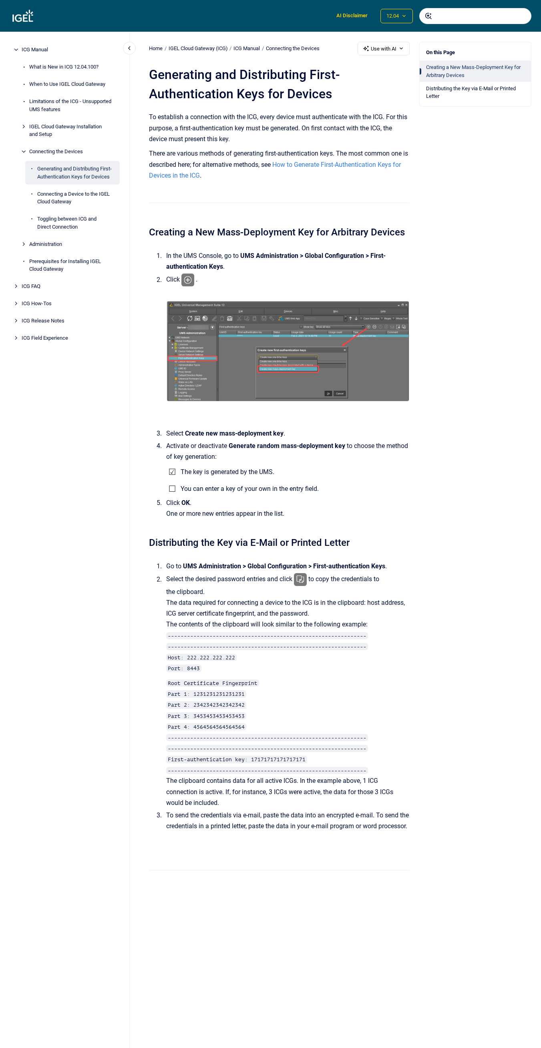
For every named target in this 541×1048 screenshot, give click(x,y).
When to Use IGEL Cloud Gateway (67, 84)
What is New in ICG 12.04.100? (64, 67)
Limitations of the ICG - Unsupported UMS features (70, 105)
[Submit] (428, 16)
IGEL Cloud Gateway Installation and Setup (65, 130)
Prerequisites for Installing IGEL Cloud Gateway (65, 265)
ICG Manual (35, 50)
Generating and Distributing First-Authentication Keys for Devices (74, 173)
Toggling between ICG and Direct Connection (67, 223)
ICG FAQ (31, 286)
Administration (45, 244)
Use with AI (383, 49)
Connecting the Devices (56, 151)
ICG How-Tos (37, 303)
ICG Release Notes (43, 321)
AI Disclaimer (352, 15)
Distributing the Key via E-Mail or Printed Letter (471, 92)
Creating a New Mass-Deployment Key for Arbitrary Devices (473, 71)
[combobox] (475, 16)
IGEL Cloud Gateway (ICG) (198, 48)
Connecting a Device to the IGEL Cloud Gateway (73, 198)
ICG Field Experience (45, 338)
